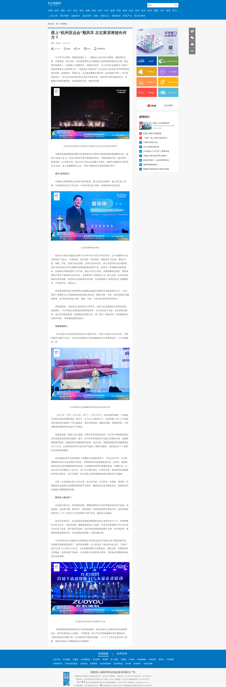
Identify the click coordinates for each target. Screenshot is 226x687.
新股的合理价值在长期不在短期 (156, 169)
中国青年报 (57, 664)
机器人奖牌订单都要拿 (152, 133)
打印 (88, 48)
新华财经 (137, 664)
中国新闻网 (141, 659)
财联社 (161, 659)
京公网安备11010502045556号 (112, 685)
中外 (162, 10)
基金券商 (87, 16)
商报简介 (95, 672)
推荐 (50, 10)
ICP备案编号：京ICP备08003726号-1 (86, 685)
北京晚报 (66, 659)
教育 (125, 10)
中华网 (131, 659)
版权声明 (105, 672)
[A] (52, 48)
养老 (119, 10)
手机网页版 (101, 48)
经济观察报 (85, 659)
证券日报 (83, 664)
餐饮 (94, 10)
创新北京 (105, 16)
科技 (131, 10)
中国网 (123, 659)
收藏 (68, 48)
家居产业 (127, 16)
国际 (63, 10)
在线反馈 (115, 672)
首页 (57, 23)
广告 (133, 672)
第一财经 (114, 659)
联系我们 (125, 672)
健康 (112, 10)
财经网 (105, 659)
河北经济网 (147, 664)
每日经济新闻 (105, 664)
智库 (168, 10)
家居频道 (64, 23)
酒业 (81, 10)
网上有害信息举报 (92, 682)
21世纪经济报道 (71, 664)
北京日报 (56, 659)
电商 (88, 10)
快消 (137, 10)
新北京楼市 (139, 16)
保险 (96, 16)
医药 (150, 10)
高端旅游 (116, 16)
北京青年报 (118, 664)
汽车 (106, 10)
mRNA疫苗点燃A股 (151, 147)
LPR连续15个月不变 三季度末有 (156, 151)
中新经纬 (152, 659)
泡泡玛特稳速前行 (150, 164)
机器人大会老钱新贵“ (161, 123)
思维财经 (93, 664)
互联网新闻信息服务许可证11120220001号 (137, 685)
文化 (69, 10)
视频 (156, 10)
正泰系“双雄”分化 (150, 142)
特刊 (174, 10)
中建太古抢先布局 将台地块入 (155, 156)
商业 (75, 10)
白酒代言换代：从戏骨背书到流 (156, 160)
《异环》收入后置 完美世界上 (155, 138)
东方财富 (96, 659)
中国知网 (170, 659)
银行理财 (64, 16)
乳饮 (143, 10)
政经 (57, 10)
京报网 (75, 659)
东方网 (128, 664)
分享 (78, 48)
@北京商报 (168, 105)
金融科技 (75, 16)
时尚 (100, 10)
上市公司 (53, 16)
